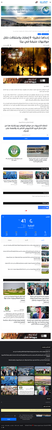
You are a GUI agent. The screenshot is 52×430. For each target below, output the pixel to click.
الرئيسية (46, 31)
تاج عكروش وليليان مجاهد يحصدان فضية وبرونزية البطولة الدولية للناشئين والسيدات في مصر (22, 245)
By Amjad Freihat (28, 425)
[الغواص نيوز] (41, 2)
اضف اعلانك (16, 425)
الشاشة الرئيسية (41, 31)
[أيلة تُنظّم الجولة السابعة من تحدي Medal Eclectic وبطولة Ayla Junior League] (45, 271)
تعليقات (9, 240)
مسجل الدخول (40, 196)
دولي (39, 34)
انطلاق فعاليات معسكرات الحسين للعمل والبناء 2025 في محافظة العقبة (10, 182)
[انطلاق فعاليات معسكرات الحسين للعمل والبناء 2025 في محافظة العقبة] (10, 175)
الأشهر (42, 240)
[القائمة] (1, 2)
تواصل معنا (7, 425)
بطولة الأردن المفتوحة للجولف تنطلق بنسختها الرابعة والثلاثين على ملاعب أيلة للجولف (26, 182)
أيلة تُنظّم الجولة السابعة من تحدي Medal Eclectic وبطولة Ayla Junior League (24, 269)
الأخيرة (26, 240)
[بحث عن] (50, 2)
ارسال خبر (12, 425)
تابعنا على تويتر (46, 406)
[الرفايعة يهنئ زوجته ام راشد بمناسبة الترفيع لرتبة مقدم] (14, 312)
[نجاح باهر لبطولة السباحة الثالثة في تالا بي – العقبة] (9, 390)
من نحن (2, 425)
